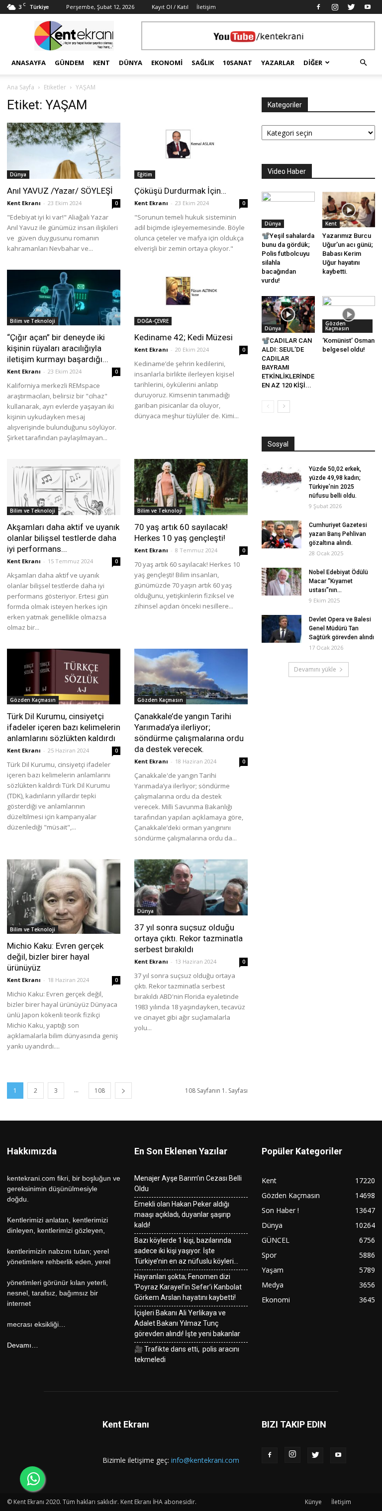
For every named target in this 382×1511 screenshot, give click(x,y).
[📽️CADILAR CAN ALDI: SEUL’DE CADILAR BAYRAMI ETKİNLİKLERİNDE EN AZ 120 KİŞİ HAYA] (288, 314)
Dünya (130, 62)
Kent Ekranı (24, 203)
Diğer (312, 62)
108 (100, 1090)
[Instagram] (334, 7)
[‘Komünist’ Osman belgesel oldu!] (349, 314)
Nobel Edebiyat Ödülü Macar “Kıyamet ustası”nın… (338, 581)
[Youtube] (367, 7)
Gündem (69, 62)
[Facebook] (318, 7)
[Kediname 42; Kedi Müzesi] (191, 298)
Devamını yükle (315, 669)
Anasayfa (28, 62)
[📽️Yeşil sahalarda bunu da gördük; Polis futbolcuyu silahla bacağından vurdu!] (288, 210)
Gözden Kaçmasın (33, 699)
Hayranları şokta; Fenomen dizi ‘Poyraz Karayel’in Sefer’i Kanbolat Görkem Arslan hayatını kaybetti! (188, 1287)
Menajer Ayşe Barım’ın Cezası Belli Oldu (188, 1183)
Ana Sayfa (20, 87)
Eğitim (144, 174)
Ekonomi (167, 62)
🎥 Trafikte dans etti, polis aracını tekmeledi (186, 1354)
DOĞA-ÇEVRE (153, 320)
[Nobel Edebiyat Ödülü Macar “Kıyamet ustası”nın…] (281, 582)
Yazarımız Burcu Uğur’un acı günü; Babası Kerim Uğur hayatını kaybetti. (347, 253)
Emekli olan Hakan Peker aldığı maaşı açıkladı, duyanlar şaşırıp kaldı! (182, 1214)
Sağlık (202, 62)
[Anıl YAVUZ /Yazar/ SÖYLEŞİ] (63, 151)
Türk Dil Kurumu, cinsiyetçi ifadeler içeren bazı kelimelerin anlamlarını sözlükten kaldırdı (63, 727)
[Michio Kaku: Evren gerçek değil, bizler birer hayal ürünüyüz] (63, 896)
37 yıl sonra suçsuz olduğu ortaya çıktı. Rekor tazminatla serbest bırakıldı (188, 938)
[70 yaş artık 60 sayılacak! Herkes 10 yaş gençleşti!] (191, 487)
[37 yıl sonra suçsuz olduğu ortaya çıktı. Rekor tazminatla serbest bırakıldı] (191, 887)
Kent (101, 62)
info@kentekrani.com (205, 1460)
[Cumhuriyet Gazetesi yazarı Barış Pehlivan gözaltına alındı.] (281, 534)
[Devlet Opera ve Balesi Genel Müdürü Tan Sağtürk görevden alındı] (281, 629)
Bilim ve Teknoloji (32, 320)
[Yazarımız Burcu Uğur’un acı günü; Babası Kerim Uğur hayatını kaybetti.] (349, 210)
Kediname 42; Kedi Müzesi (183, 337)
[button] (363, 63)
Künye (313, 1502)
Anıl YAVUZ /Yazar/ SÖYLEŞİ (60, 191)
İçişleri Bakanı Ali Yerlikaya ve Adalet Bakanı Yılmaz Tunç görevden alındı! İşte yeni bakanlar (187, 1323)
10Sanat (237, 62)
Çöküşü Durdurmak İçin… (181, 191)
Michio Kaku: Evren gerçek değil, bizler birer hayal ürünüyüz (55, 957)
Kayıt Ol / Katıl (170, 6)
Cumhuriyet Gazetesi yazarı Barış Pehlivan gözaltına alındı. (338, 534)
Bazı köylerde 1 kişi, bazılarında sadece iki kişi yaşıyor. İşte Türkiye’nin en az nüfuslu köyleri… (186, 1250)
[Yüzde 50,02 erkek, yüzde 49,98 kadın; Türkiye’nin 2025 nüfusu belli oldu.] (281, 478)
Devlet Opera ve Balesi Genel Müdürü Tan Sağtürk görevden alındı (341, 628)
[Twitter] (351, 7)
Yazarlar (277, 62)
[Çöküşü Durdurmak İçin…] (191, 151)
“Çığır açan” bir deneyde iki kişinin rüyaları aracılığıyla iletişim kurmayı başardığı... (57, 348)
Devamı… (22, 1345)
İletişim (206, 6)
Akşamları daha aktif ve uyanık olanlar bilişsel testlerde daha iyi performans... (63, 538)
